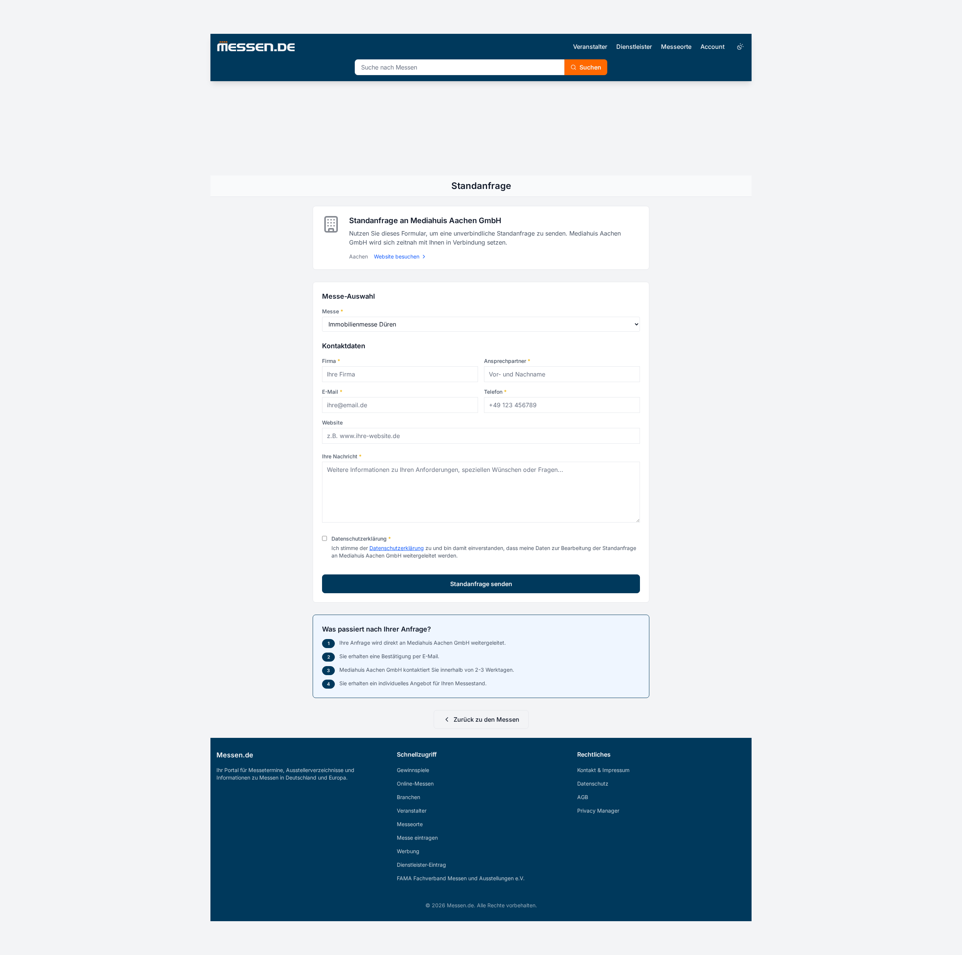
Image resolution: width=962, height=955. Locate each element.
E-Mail (332, 391)
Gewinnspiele (413, 770)
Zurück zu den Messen (486, 719)
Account (712, 46)
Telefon (495, 391)
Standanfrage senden (481, 584)
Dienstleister (634, 46)
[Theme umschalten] (740, 46)
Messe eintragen (417, 837)
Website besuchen (396, 256)
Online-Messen (415, 783)
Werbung (408, 851)
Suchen (590, 67)
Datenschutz (592, 783)
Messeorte (676, 46)
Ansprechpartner (507, 361)
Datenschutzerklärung (361, 538)
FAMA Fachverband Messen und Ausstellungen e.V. (461, 878)
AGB (582, 797)
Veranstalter (590, 46)
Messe (332, 311)
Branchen (408, 797)
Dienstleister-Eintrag (421, 864)
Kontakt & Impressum (603, 770)
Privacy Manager (598, 810)
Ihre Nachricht (342, 456)
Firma (331, 361)
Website (332, 422)
